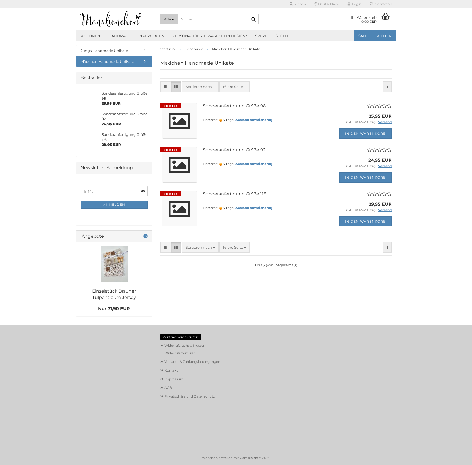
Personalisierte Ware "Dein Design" (210, 36)
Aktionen (90, 36)
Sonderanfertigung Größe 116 (234, 193)
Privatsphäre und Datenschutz (189, 396)
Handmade (119, 36)
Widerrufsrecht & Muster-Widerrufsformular (185, 349)
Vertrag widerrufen (181, 337)
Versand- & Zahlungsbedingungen (192, 362)
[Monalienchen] (116, 19)
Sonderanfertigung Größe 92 (234, 149)
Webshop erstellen (217, 458)
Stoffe (283, 36)
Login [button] (355, 4)
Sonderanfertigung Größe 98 (234, 105)
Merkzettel (382, 4)
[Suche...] (253, 19)
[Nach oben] (457, 456)
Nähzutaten (151, 36)
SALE (363, 36)
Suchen (384, 36)
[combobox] (200, 86)
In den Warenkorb (365, 133)
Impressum (174, 379)
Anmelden (114, 204)
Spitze (261, 36)
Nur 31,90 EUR (114, 308)
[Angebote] (145, 236)
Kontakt (171, 370)
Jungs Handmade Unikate (104, 50)
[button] (326, 4)
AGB (168, 387)
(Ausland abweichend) (253, 120)
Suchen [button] (299, 4)
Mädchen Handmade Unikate (107, 61)
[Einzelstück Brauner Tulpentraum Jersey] (114, 264)
